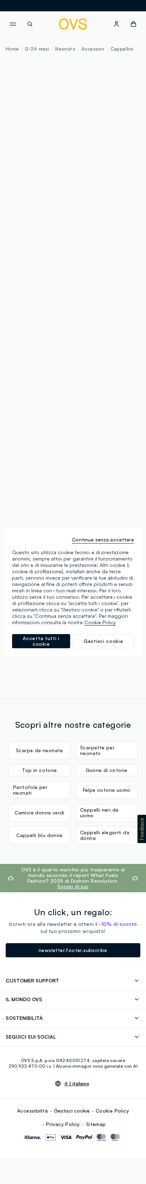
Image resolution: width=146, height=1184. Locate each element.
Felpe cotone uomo (106, 790)
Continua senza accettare (103, 539)
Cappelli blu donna (39, 835)
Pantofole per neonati (30, 790)
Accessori (93, 49)
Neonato (65, 49)
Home (12, 49)
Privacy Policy (63, 1124)
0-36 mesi (37, 49)
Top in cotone (39, 770)
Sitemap (96, 1124)
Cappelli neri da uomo (99, 812)
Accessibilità (32, 1111)
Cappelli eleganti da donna (104, 835)
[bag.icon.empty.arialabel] (133, 24)
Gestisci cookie (72, 1111)
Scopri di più (72, 886)
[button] (141, 829)
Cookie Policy (112, 1111)
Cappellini (122, 49)
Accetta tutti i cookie (41, 641)
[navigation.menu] (13, 24)
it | (76, 1083)
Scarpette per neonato (97, 750)
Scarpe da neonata (39, 750)
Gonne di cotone (107, 770)
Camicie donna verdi (39, 812)
